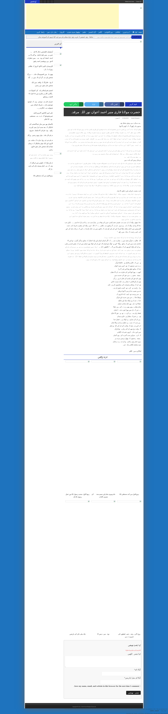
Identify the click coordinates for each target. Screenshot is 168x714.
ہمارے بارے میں (52, 32)
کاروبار (62, 32)
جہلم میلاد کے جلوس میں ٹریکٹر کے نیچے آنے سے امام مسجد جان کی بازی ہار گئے (40, 166)
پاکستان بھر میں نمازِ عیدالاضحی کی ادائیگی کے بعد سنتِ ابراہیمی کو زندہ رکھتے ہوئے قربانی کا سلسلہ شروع (40, 127)
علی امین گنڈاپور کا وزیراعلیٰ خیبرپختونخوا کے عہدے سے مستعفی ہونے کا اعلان (41, 116)
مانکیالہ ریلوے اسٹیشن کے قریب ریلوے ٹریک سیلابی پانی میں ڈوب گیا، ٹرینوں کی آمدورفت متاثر (65, 37)
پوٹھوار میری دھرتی (73, 32)
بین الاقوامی (109, 32)
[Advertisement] (72, 16)
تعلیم (84, 32)
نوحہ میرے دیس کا (103, 634)
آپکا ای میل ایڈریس (132, 678)
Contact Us (138, 1)
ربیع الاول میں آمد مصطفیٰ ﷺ (43, 176)
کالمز (100, 32)
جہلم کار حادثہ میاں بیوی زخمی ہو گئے (40, 135)
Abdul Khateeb (135, 118)
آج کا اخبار (33, 2)
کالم (130, 351)
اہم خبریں (126, 32)
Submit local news (129, 1)
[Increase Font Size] (67, 118)
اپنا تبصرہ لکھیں (134, 654)
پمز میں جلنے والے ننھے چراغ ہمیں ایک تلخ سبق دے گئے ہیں (118, 37)
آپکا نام (137, 670)
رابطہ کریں (40, 32)
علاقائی (117, 32)
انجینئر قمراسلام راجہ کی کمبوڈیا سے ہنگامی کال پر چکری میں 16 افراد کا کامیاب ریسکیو (40, 94)
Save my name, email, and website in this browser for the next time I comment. (106, 686)
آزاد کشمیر (92, 32)
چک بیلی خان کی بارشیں (77, 634)
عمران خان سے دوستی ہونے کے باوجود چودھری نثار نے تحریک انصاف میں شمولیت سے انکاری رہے (40, 105)
